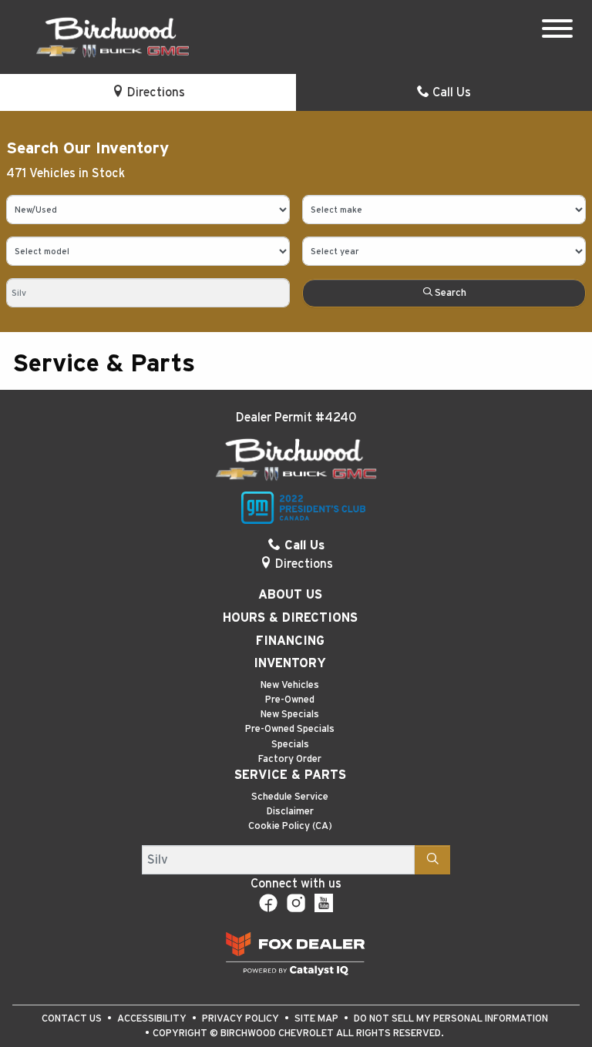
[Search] (432, 859)
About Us (290, 595)
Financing (290, 641)
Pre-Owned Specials (290, 729)
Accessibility (153, 1019)
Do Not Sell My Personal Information (451, 1019)
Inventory (290, 663)
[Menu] (557, 31)
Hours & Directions (290, 618)
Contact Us (73, 1019)
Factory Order (289, 759)
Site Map (317, 1019)
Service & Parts (290, 775)
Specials (290, 745)
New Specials (290, 715)
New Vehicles (290, 685)
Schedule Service (289, 797)
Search (449, 293)
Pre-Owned (289, 700)
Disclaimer (290, 812)
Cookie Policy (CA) (290, 826)
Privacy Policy (241, 1019)
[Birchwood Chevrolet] (112, 36)
